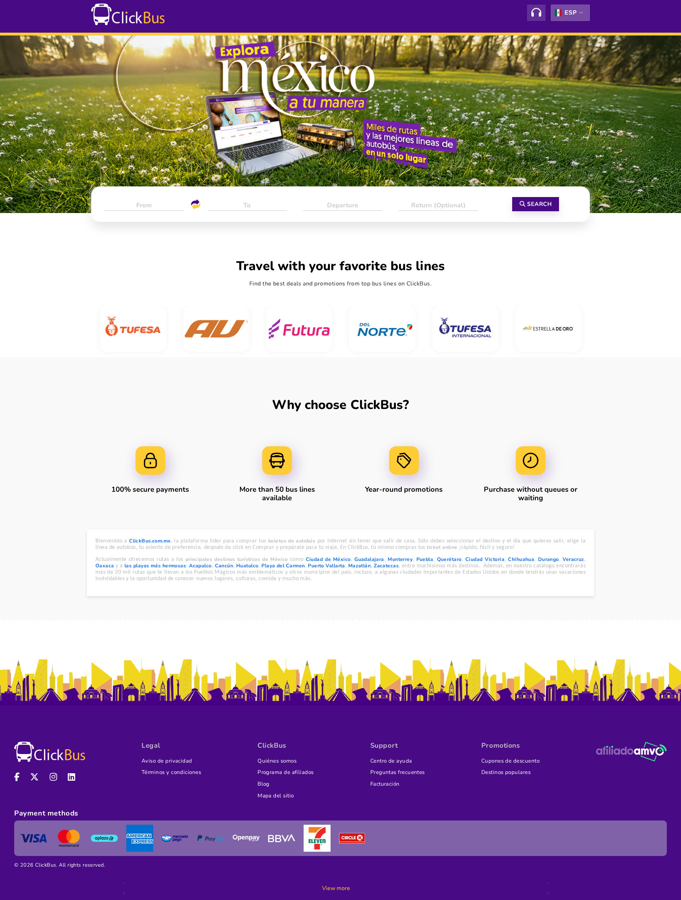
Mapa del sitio (276, 795)
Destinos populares (506, 772)
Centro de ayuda (391, 760)
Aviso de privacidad (167, 760)
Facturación (385, 783)
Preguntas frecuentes (397, 772)
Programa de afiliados (286, 772)
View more (336, 888)
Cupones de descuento (510, 760)
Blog (264, 783)
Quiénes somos (277, 760)
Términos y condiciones (171, 772)
